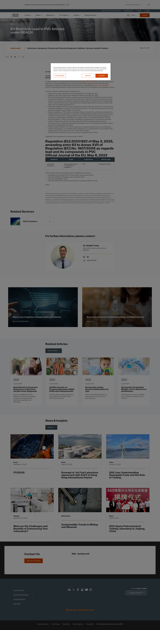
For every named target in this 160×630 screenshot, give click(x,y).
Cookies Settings (59, 75)
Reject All (88, 75)
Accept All (102, 75)
